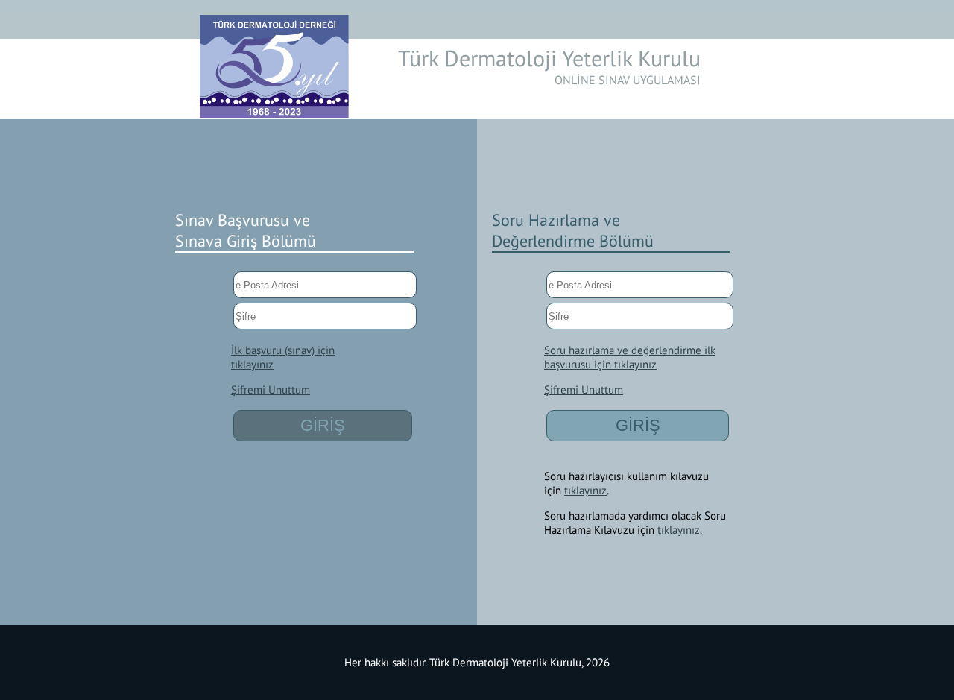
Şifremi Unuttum (270, 389)
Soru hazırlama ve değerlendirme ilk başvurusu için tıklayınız (630, 357)
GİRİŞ (322, 425)
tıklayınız (585, 490)
